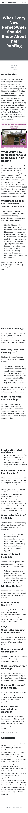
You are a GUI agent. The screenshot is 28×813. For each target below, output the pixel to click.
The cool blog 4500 (8, 2)
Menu (23, 2)
